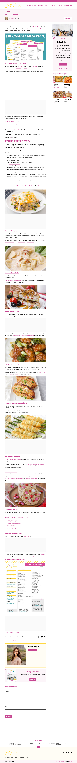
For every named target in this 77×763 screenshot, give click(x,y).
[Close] (48, 365)
